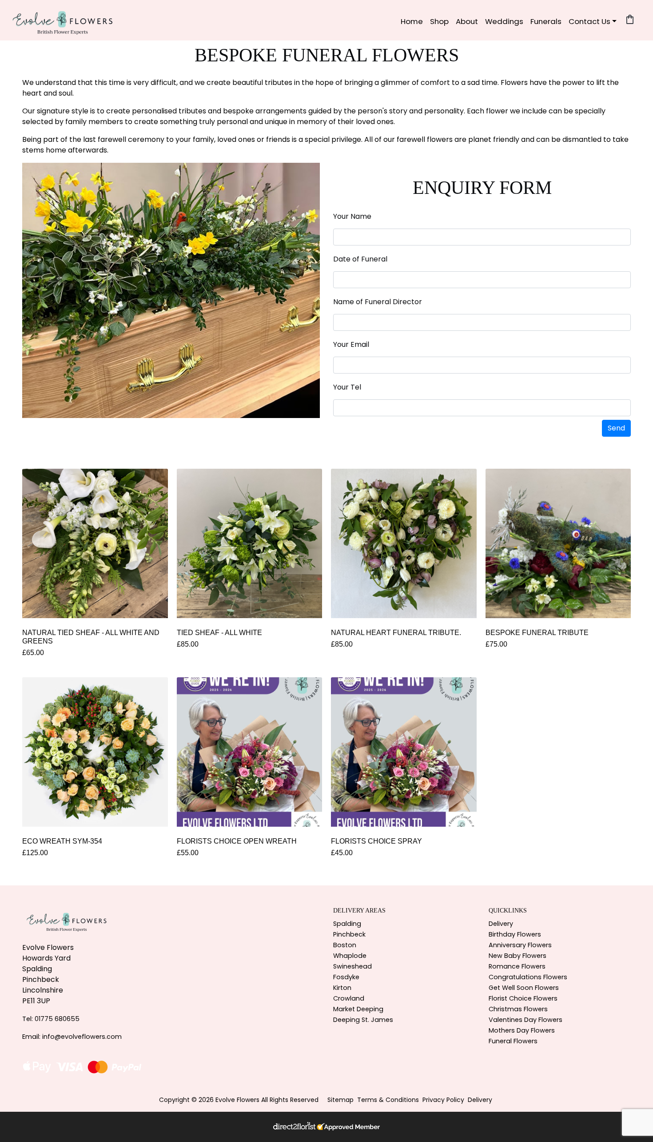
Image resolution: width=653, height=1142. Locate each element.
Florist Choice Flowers (523, 998)
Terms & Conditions (388, 1099)
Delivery (501, 923)
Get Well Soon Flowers (524, 987)
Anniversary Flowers (520, 945)
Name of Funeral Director (377, 302)
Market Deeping (358, 1009)
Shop (439, 21)
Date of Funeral (360, 259)
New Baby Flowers (517, 955)
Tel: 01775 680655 (51, 1018)
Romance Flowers (517, 966)
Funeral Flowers (513, 1041)
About (467, 21)
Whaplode (349, 955)
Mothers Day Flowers (522, 1030)
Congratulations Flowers (528, 977)
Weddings (504, 21)
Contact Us (589, 21)
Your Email (351, 344)
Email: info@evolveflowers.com (72, 1036)
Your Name (352, 216)
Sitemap (340, 1099)
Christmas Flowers (518, 1009)
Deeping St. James (363, 1019)
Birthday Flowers (515, 934)
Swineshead (352, 966)
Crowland (348, 998)
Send (616, 428)
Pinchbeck (349, 934)
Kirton (342, 987)
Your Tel (347, 387)
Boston (344, 945)
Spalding (347, 923)
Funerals (545, 21)
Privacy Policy (443, 1099)
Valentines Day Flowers (525, 1019)
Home (412, 21)
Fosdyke (346, 977)
